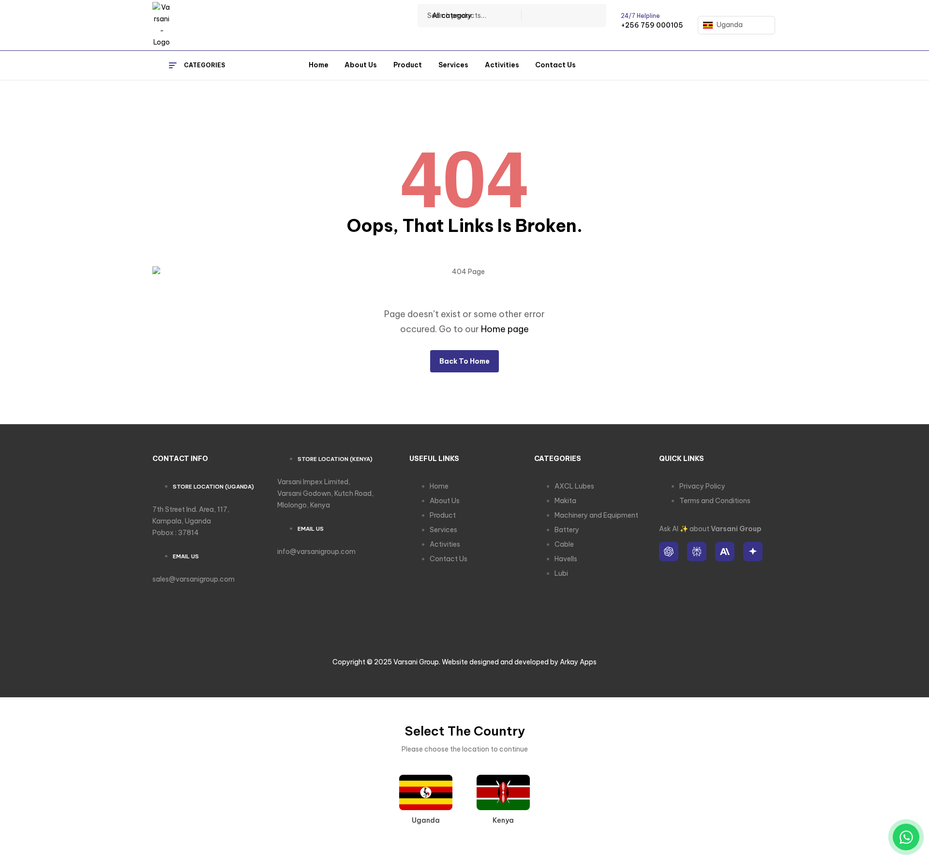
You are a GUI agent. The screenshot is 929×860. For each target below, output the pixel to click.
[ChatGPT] (668, 551)
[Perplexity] (696, 551)
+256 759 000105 (652, 25)
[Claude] (724, 551)
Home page (505, 329)
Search (593, 15)
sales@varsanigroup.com (193, 579)
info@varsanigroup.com (316, 551)
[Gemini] (753, 551)
